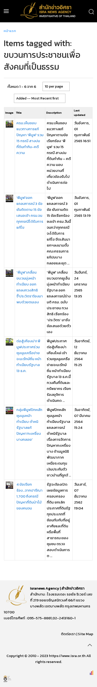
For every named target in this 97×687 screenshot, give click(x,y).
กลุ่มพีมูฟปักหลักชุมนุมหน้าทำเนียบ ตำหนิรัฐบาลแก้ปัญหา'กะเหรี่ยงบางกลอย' (29, 424)
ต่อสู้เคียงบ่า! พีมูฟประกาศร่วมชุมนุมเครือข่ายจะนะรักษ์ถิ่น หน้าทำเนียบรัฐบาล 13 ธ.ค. (28, 356)
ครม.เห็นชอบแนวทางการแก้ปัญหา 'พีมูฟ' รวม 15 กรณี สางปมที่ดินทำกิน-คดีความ (30, 138)
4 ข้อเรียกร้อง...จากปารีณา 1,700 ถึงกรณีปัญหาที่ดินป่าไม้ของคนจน (29, 496)
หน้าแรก (10, 31)
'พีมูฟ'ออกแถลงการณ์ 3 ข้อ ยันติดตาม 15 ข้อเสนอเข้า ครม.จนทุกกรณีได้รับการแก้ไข (29, 212)
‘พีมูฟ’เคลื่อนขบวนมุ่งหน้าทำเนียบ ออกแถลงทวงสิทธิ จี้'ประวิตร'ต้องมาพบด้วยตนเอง (29, 287)
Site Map (85, 634)
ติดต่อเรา (68, 634)
